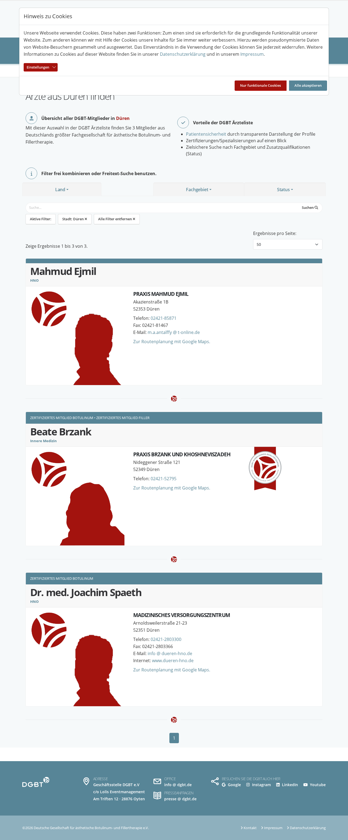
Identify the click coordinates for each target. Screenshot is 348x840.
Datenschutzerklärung (183, 54)
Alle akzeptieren (308, 85)
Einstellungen (38, 67)
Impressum (252, 54)
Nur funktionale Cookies (260, 85)
